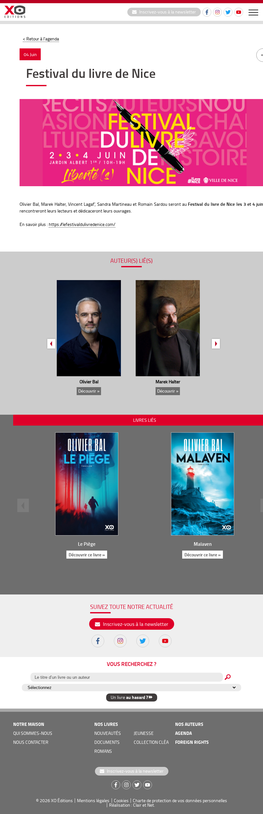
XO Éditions (62, 800)
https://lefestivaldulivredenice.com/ (82, 224)
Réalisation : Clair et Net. (132, 805)
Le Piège (87, 543)
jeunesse (144, 733)
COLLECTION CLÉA (151, 742)
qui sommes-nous (32, 733)
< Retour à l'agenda (41, 39)
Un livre (129, 697)
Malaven (203, 543)
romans (103, 751)
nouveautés (107, 733)
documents (107, 742)
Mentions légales (93, 800)
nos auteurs (189, 724)
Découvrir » (88, 391)
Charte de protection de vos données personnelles (180, 800)
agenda (183, 733)
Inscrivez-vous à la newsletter (167, 12)
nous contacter (30, 742)
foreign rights (192, 742)
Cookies (121, 800)
